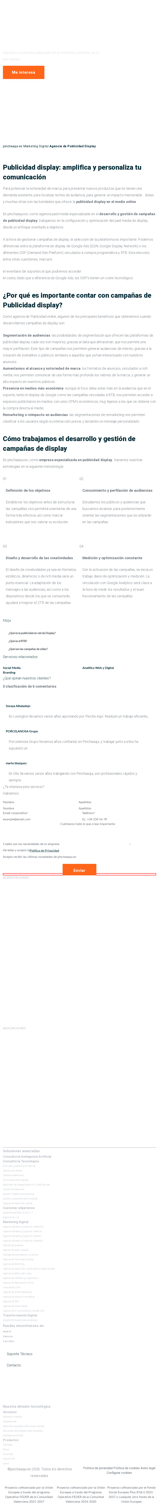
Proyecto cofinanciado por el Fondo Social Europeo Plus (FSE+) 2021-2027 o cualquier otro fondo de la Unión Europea (131, 1494)
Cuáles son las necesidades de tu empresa (31, 844)
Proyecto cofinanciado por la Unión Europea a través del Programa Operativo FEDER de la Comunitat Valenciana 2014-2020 (81, 1494)
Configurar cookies (119, 1473)
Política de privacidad (98, 1468)
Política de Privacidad (44, 850)
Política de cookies (126, 1468)
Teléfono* (88, 813)
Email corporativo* (15, 813)
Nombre (8, 802)
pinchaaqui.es (12, 146)
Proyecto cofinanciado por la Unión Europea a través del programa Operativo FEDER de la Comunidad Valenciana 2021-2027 (29, 1494)
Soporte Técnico (19, 1354)
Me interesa (23, 72)
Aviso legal (148, 1468)
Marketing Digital (36, 146)
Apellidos (85, 802)
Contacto (14, 1365)
